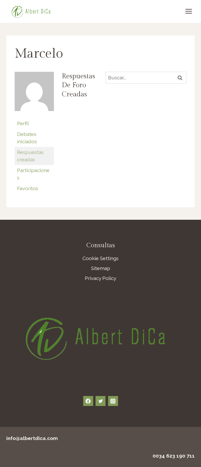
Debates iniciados (27, 138)
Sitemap (100, 268)
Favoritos (27, 188)
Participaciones (33, 174)
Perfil (23, 123)
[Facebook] (88, 401)
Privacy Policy (100, 278)
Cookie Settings (100, 258)
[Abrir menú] (188, 11)
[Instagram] (113, 401)
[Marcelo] (34, 114)
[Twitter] (100, 401)
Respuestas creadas (30, 156)
